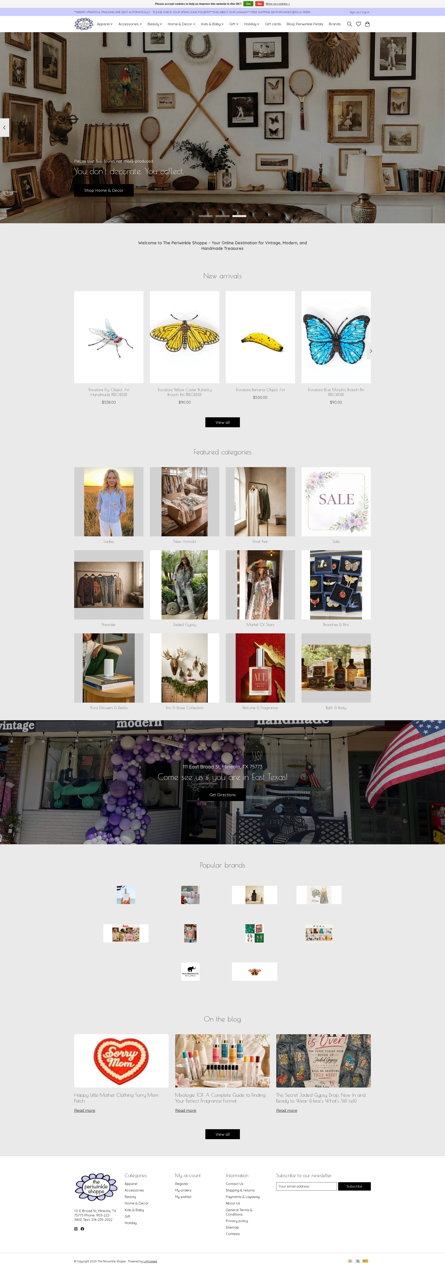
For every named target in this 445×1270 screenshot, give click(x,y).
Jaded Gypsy (184, 624)
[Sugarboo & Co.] (190, 972)
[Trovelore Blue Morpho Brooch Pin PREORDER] (336, 337)
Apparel (131, 1184)
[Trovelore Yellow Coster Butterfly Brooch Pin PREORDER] (184, 337)
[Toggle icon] (349, 24)
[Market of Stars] (190, 934)
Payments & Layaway (243, 1197)
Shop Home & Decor (104, 190)
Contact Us (234, 1184)
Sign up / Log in (359, 12)
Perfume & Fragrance (260, 707)
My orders (183, 1190)
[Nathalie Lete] (255, 934)
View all (223, 422)
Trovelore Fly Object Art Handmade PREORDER (109, 392)
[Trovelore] (255, 972)
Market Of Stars (260, 624)
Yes (248, 4)
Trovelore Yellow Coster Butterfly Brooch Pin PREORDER (185, 392)
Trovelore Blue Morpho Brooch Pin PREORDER (336, 392)
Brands (335, 24)
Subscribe (354, 1186)
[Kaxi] (126, 934)
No (259, 4)
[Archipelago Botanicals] (190, 896)
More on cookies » (278, 4)
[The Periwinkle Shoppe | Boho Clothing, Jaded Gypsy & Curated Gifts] (84, 24)
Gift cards (273, 24)
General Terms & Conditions (239, 1212)
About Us (233, 1203)
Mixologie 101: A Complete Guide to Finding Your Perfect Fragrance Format (220, 1097)
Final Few (260, 541)
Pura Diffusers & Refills (108, 707)
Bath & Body (336, 707)
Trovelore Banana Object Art (260, 389)
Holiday (131, 1223)
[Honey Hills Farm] (255, 896)
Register (181, 1184)
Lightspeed (150, 1261)
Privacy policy (237, 1221)
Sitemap (232, 1227)
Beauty (130, 1197)
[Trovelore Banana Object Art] (260, 337)
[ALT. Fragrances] (126, 896)
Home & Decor (137, 1203)
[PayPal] (365, 1261)
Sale (336, 541)
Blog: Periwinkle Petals (305, 24)
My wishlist (183, 1197)
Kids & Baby (134, 1210)
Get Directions (223, 794)
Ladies (109, 541)
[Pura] (319, 934)
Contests (233, 1234)
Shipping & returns (240, 1190)
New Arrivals (184, 541)
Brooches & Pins (336, 624)
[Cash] (350, 1261)
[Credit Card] (358, 1261)
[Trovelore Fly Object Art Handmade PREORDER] (108, 337)
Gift (127, 1216)
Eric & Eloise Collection (184, 707)
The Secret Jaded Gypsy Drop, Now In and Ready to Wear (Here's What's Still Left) (321, 1097)
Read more (84, 1110)
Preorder (109, 624)
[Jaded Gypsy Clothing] (319, 896)
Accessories (134, 1190)
